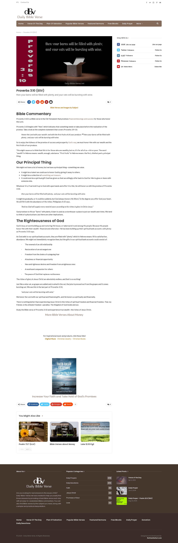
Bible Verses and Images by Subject (64, 107)
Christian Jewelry (64, 339)
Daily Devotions (72, 483)
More (138, 23)
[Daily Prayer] (121, 491)
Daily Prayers (71, 478)
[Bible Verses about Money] (64, 432)
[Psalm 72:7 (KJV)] (33, 432)
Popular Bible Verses (75, 23)
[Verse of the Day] (121, 480)
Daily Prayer (127, 23)
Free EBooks (113, 23)
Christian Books (79, 339)
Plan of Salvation (54, 23)
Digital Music (49, 339)
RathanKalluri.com (154, 538)
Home (20, 23)
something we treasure (51, 175)
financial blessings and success (81, 119)
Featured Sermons (96, 23)
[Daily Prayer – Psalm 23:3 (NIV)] (121, 501)
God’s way (72, 142)
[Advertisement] (118, 12)
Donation (146, 520)
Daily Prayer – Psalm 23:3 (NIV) (140, 498)
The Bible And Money (29, 424)
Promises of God (72, 498)
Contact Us (25, 2)
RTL (17, 2)
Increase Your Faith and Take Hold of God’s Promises (64, 396)
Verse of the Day (35, 23)
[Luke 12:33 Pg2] (95, 432)
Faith (68, 488)
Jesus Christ (71, 493)
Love (68, 503)
